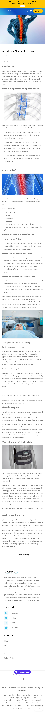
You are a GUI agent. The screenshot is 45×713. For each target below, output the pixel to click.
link (42, 508)
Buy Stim (38, 11)
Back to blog (24, 554)
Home (6, 641)
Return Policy (9, 658)
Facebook (14, 622)
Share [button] (6, 61)
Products (7, 645)
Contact (7, 649)
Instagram (14, 613)
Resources (8, 653)
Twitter (13, 618)
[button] (2, 11)
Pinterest (14, 627)
